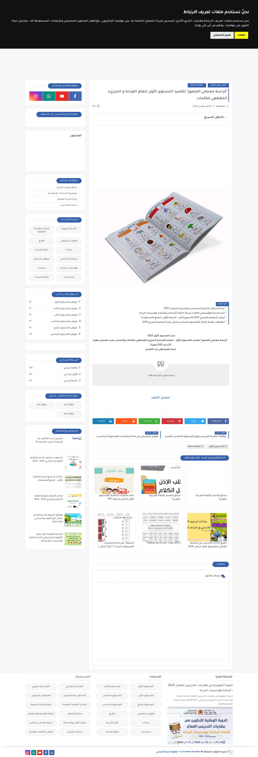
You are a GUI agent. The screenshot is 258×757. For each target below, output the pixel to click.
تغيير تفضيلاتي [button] (222, 35)
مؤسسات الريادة (69, 268)
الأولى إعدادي (70, 374)
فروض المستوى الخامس (63, 321)
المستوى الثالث (112, 686)
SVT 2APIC (42, 405)
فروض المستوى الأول (65, 302)
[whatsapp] (49, 96)
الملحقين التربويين (41, 696)
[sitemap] (51, 752)
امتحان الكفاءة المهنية (41, 230)
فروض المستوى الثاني (65, 315)
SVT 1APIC (69, 405)
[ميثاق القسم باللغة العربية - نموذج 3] (160, 480)
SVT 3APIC (69, 414)
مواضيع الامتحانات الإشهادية (62, 193)
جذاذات (69, 250)
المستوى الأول (218, 85)
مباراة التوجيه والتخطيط (41, 714)
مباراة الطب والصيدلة (74, 723)
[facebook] (75, 96)
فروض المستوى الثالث (65, 308)
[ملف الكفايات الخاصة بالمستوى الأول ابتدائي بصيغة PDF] (114, 480)
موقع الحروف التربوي (66, 187)
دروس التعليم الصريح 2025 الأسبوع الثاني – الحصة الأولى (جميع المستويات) (183, 317)
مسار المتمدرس (68, 205)
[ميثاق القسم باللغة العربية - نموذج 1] (207, 480)
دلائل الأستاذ (41, 250)
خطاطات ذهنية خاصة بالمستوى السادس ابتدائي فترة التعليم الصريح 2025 (183, 322)
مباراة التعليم (75, 714)
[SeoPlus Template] (230, 752)
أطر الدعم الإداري (74, 686)
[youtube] (62, 96)
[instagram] (35, 96)
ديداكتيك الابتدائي (69, 259)
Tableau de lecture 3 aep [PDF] (163, 543)
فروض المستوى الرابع (65, 328)
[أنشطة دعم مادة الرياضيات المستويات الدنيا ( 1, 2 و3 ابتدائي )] (114, 527)
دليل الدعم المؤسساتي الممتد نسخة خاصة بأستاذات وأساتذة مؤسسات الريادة (182, 313)
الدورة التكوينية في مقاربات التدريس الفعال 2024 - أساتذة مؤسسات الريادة (200, 688)
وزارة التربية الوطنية (67, 199)
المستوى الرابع (146, 705)
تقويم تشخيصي (69, 241)
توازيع (42, 241)
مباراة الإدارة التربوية (41, 705)
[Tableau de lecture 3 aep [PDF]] (160, 527)
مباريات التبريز (75, 732)
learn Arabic (197, 85)
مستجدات (69, 277)
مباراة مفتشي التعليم (41, 723)
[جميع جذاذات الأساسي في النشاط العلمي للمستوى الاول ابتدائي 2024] (207, 527)
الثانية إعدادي (70, 381)
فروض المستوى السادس (63, 334)
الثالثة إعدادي (70, 368)
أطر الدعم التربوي (41, 686)
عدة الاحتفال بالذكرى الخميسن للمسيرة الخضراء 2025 (194, 308)
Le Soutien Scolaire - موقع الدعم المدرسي (178, 752)
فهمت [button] (241, 35)
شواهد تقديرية (41, 259)
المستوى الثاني (146, 696)
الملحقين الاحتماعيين (74, 696)
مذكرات (42, 268)
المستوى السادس (112, 705)
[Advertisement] (160, 154)
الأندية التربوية (69, 229)
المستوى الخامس (112, 696)
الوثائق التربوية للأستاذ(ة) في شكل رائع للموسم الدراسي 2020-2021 (48, 518)
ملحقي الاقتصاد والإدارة (41, 732)
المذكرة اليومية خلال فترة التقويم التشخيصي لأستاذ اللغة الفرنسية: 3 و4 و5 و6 (46, 537)
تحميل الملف (160, 398)
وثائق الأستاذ (42, 277)
